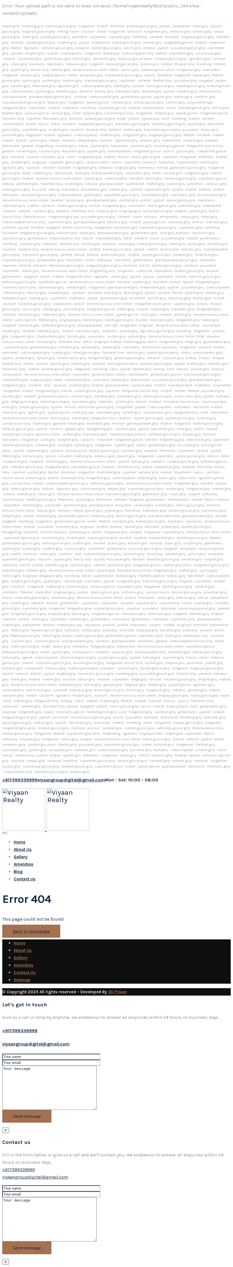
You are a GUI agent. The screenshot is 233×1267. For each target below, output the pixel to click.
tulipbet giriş (92, 113)
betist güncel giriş (160, 86)
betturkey (139, 37)
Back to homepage (31, 931)
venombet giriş (53, 538)
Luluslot (42, 364)
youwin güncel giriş (113, 657)
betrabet (40, 265)
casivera (17, 761)
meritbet (34, 385)
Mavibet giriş (199, 614)
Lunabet (32, 157)
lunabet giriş (66, 43)
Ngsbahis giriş (67, 489)
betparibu (105, 402)
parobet (17, 53)
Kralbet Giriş (11, 364)
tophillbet (31, 532)
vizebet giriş (203, 603)
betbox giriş (183, 97)
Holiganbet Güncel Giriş (205, 146)
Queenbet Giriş (72, 478)
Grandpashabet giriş (107, 173)
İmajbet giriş (207, 679)
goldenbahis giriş (57, 59)
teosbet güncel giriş (88, 663)
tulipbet (134, 108)
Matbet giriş (48, 320)
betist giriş (128, 755)
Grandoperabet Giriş (150, 652)
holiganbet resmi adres (153, 304)
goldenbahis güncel (136, 97)
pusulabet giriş (185, 81)
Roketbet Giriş (52, 184)
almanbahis (168, 217)
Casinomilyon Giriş (119, 113)
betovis (169, 701)
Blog (18, 871)
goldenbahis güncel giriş (21, 543)
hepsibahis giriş (157, 189)
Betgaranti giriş (51, 576)
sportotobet (135, 184)
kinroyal (118, 423)
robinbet (48, 168)
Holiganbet (103, 227)
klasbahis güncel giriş (132, 124)
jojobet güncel (98, 102)
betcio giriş (220, 108)
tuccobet (39, 189)
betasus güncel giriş (18, 429)
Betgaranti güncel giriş (37, 233)
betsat (79, 255)
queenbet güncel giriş (19, 559)
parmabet (79, 37)
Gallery (21, 856)
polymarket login (200, 102)
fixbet (74, 31)
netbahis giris (218, 364)
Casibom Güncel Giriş (19, 287)
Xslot (76, 113)
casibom (88, 31)
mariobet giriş (216, 222)
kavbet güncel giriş (72, 206)
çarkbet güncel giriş (192, 538)
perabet (138, 86)
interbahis (208, 260)
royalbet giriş (124, 445)
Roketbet (160, 282)
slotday (169, 625)
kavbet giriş (118, 189)
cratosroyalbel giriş (104, 97)
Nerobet (212, 271)
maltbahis (70, 108)
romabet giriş (26, 151)
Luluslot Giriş (21, 483)
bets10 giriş (132, 48)
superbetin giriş (181, 53)
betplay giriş (38, 298)
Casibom (18, 587)
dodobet (64, 168)
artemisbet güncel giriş (96, 407)
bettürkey (212, 227)
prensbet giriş (13, 135)
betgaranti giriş (196, 173)
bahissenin (187, 478)
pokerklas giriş (214, 592)
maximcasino (13, 478)
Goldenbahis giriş (155, 195)
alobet (31, 124)
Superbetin (182, 472)
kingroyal (39, 162)
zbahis (186, 353)
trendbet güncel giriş (180, 679)
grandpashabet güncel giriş (50, 97)
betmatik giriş (214, 717)
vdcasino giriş (29, 315)
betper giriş (120, 380)
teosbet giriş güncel (169, 146)
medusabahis (71, 53)
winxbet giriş (148, 472)
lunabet (136, 532)
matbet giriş (132, 130)
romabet (203, 135)
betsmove (104, 499)
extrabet (150, 451)
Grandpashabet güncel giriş (23, 102)
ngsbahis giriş (199, 59)
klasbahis (37, 64)
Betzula (93, 255)
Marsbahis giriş (55, 119)
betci (114, 369)
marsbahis (211, 70)
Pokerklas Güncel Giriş (181, 402)
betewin (223, 499)
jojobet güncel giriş (55, 37)
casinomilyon (13, 124)
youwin (155, 625)
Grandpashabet (14, 97)
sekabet (8, 59)
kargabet (96, 64)
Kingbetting (111, 733)
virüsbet (17, 43)
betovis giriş (202, 31)
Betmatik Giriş (69, 342)
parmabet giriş (27, 184)
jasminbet (195, 663)
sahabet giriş (204, 587)
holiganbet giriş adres (19, 728)
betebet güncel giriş (17, 445)
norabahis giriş (13, 745)
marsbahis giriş (127, 91)
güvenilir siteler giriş (68, 423)
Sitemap (22, 980)
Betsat (177, 293)
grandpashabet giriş (101, 200)
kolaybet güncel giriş (34, 304)
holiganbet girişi (79, 608)
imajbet (201, 43)
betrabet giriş (170, 630)
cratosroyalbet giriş (97, 86)
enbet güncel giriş (16, 189)
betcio (117, 162)
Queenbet (221, 440)
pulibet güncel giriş (88, 391)
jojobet (84, 43)
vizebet (67, 331)
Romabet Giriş (54, 706)
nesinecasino (76, 451)
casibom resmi (157, 592)
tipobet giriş (56, 102)
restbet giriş (152, 43)
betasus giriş (107, 211)
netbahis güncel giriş (27, 467)
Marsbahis (55, 64)
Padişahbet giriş (14, 298)
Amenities (23, 864)
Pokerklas (167, 451)
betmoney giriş (13, 412)
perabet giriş (20, 162)
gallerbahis (213, 543)
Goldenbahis (139, 374)
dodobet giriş (79, 385)
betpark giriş (175, 663)
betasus (217, 369)
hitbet (86, 576)
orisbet (218, 298)
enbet (6, 701)
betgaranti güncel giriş (103, 265)
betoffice (70, 761)
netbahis (158, 461)
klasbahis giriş (52, 157)
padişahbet (181, 26)
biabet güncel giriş (127, 43)
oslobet (30, 396)
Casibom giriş (173, 358)
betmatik (151, 717)
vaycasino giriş (203, 233)
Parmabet (160, 619)
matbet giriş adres (177, 565)
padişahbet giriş (167, 467)
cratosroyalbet (85, 135)
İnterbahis (176, 521)
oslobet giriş (205, 750)
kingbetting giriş (172, 440)
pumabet (95, 293)
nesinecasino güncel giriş (91, 717)
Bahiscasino (141, 380)
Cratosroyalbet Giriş (137, 53)
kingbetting (44, 146)
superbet (33, 119)
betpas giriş (189, 217)
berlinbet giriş (77, 587)
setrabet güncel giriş (57, 48)
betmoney (102, 723)
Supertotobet (186, 162)
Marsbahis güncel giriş (66, 265)
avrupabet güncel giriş (38, 195)
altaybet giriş (88, 140)
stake (147, 723)
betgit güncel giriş (24, 402)
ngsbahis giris (68, 86)
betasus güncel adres (135, 59)
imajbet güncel (54, 75)
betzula (91, 184)
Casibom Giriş (13, 119)
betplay (8, 184)
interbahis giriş (13, 206)
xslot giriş (82, 173)
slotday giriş (51, 309)
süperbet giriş (119, 37)
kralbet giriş (74, 184)
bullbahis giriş (132, 592)
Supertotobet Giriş (18, 772)
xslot (165, 119)
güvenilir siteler (48, 434)
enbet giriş (209, 217)
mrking (62, 31)
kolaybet (82, 48)
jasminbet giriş (75, 505)
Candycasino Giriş (16, 423)
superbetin (98, 37)
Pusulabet (10, 233)
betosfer (75, 119)
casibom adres (97, 162)
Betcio (210, 499)
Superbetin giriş (30, 59)
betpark (211, 140)
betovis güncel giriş (61, 26)
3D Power (117, 991)
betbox (191, 358)
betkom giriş (175, 102)
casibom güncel (36, 113)
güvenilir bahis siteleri (109, 374)
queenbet (170, 157)
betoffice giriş (66, 91)
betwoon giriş (180, 31)
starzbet (136, 189)
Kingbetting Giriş (102, 271)
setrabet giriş (175, 554)
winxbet (208, 119)
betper (68, 636)
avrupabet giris (60, 750)
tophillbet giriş (67, 527)
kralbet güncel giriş (152, 244)
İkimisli (70, 407)
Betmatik (152, 527)
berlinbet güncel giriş (163, 559)
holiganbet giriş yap (64, 217)
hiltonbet (117, 26)
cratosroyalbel (22, 91)
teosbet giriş (46, 342)
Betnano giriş (117, 222)
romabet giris (65, 146)
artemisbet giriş (113, 255)
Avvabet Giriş (96, 130)
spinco (149, 75)
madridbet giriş (98, 423)
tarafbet (115, 130)
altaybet (62, 211)
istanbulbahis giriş (50, 336)
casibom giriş (204, 97)
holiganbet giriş (156, 31)
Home (19, 842)
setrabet (98, 364)
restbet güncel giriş (106, 48)
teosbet (156, 543)
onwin (171, 108)
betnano (69, 140)
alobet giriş (182, 315)
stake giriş (19, 64)
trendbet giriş (217, 244)
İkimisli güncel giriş (131, 516)
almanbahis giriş (94, 189)
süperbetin (132, 162)
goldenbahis (37, 238)
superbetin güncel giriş (121, 195)
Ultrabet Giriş (69, 244)
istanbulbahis (153, 108)
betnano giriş (150, 140)
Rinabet (181, 755)
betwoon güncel (102, 587)
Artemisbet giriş (93, 489)
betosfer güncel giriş (205, 277)
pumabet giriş (140, 750)
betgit (121, 119)
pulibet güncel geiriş (162, 353)
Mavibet (26, 592)
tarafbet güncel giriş (46, 630)
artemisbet (150, 347)
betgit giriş (193, 342)
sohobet (80, 97)
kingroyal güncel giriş (38, 31)
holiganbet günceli (178, 43)
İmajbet (181, 211)
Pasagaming (11, 532)
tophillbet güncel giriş (51, 772)
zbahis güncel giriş (145, 157)
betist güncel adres (122, 364)
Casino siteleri (197, 657)
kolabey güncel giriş (170, 59)
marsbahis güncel (212, 178)
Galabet (54, 108)
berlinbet (130, 265)
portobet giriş (79, 532)
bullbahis (161, 750)
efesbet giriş (36, 293)
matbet (161, 53)
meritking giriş (32, 26)
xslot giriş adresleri (174, 233)
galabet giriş (74, 429)
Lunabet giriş (143, 505)
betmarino (146, 168)
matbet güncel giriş (208, 423)
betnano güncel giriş (180, 178)
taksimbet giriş (104, 59)
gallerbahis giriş (155, 494)
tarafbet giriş (72, 81)
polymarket (222, 385)
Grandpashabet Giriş (164, 516)
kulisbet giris (138, 543)
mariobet (9, 265)
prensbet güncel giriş (145, 549)
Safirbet (151, 440)
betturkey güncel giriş (168, 124)
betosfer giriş (67, 233)
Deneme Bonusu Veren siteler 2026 (176, 336)
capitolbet (127, 81)
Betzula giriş (133, 293)
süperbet (18, 472)
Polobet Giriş (186, 674)
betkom (106, 140)
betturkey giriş (179, 222)
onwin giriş (126, 244)
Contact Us (25, 879)
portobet (9, 227)
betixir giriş (69, 739)
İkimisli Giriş (24, 755)
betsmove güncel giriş (160, 581)
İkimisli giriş (76, 336)
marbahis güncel (151, 576)
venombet (137, 298)
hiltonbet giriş (14, 293)
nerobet (165, 315)
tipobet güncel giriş (157, 211)
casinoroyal (63, 173)
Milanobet (66, 499)
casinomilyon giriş (157, 412)
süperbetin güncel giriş (53, 663)
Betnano (86, 91)
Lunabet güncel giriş (182, 461)
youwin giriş (200, 369)
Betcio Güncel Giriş (77, 227)
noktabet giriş (123, 521)
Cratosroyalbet (69, 195)
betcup (54, 189)
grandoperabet (117, 385)
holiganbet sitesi (79, 277)
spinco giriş (130, 70)
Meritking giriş (191, 717)
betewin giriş (30, 75)
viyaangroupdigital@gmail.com (36, 1044)
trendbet (69, 124)
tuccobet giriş (188, 445)
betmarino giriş (154, 511)
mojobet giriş (30, 739)
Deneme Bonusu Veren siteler (80, 494)
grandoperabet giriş (123, 287)
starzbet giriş (32, 505)
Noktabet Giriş (128, 467)
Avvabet (155, 402)
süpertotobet (103, 576)
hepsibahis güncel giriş (162, 130)
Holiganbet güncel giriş (28, 614)
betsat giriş (113, 293)
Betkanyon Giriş (195, 636)
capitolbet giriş (126, 140)
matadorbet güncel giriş (123, 75)
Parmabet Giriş (202, 701)
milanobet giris (206, 255)
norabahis (216, 554)
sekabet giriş (187, 91)
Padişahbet (163, 271)
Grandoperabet (119, 151)
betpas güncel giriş (34, 407)
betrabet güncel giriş (164, 434)
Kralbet (102, 26)
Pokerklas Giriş (83, 211)
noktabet (50, 244)
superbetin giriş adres (84, 733)
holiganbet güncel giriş (95, 124)
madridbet (12, 505)
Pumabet (172, 37)
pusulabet (190, 130)
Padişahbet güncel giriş (20, 652)
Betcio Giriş (40, 70)
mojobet (185, 581)
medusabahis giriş (208, 353)
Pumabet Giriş (113, 353)
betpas (54, 140)
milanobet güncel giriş (31, 598)
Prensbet (200, 625)
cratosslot (144, 271)
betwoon (150, 162)
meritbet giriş (192, 559)
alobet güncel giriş (56, 543)
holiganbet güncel (214, 113)
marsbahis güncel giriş (40, 255)
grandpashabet (111, 184)
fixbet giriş (200, 26)
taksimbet (201, 407)
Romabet (68, 472)
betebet (149, 48)
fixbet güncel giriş (86, 353)
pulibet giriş (51, 81)
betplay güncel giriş (174, 695)
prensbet (127, 630)
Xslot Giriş (155, 554)
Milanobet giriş (43, 86)
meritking (204, 64)
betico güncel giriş (124, 706)
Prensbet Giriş (210, 91)
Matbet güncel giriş (25, 636)
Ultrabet (124, 217)
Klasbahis (91, 755)
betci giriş (193, 396)
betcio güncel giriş (162, 206)
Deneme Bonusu (54, 532)
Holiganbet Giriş (186, 412)
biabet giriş (10, 26)
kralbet (194, 119)
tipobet (177, 189)
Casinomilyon (13, 499)
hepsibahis (119, 146)
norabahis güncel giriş (66, 162)
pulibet (164, 26)
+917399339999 (20, 1030)
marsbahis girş (125, 227)
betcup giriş (104, 91)
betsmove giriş (159, 614)
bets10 (88, 238)
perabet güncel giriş (141, 26)
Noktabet (164, 75)
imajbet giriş (34, 53)
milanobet (105, 440)
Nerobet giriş (151, 91)
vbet (47, 385)
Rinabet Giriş (184, 64)
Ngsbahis (31, 48)
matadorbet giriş (108, 238)
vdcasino (30, 554)
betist (55, 124)
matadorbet (101, 43)
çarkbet (66, 255)
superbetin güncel (112, 108)
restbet (52, 53)
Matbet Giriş (162, 81)
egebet (188, 282)
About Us (23, 849)
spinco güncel (25, 320)
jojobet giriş (20, 70)
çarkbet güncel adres (158, 70)
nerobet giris (173, 173)
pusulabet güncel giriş (188, 48)
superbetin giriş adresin (127, 434)
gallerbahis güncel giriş (188, 168)
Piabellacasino (34, 217)
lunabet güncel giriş (100, 119)
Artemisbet (11, 146)
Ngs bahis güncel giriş (157, 331)
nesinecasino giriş (211, 195)
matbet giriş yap (69, 625)
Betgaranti (34, 135)
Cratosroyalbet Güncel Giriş (23, 222)
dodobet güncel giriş (194, 108)
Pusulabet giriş (118, 559)
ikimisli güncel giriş (148, 102)
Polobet (141, 320)
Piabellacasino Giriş (207, 728)
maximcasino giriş (71, 358)
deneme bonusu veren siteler (95, 70)
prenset (94, 728)
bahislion (134, 31)
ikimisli (123, 157)
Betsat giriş (80, 614)
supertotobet (169, 603)
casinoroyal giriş (208, 53)
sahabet (156, 37)
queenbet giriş (189, 206)
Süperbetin (37, 108)
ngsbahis (64, 135)
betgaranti (10, 75)
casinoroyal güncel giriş (202, 374)
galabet (28, 146)
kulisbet (209, 434)
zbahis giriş (209, 130)
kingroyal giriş (125, 168)
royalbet (140, 538)
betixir (73, 75)
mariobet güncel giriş (121, 64)
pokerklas (195, 184)
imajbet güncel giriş (26, 581)
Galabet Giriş (28, 249)
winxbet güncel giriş (53, 728)
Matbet (16, 48)
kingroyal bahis (151, 733)
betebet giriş (60, 70)
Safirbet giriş (205, 745)
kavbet (141, 402)
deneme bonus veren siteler (177, 325)
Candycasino (82, 652)
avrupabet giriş (91, 75)
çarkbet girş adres (42, 745)
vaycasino (194, 521)
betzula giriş (135, 353)
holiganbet (86, 26)
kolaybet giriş (59, 293)
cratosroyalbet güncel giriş (67, 483)
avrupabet (123, 505)
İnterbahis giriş (53, 315)
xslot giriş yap (83, 412)
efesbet (99, 543)
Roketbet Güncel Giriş (134, 570)
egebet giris (37, 412)
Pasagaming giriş (99, 429)
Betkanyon (111, 53)
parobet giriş (20, 86)
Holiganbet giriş (14, 108)
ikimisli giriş (149, 64)
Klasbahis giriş (73, 151)
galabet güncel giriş (130, 358)
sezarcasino (12, 374)
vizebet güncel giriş (109, 608)
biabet (16, 554)
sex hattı (111, 325)
